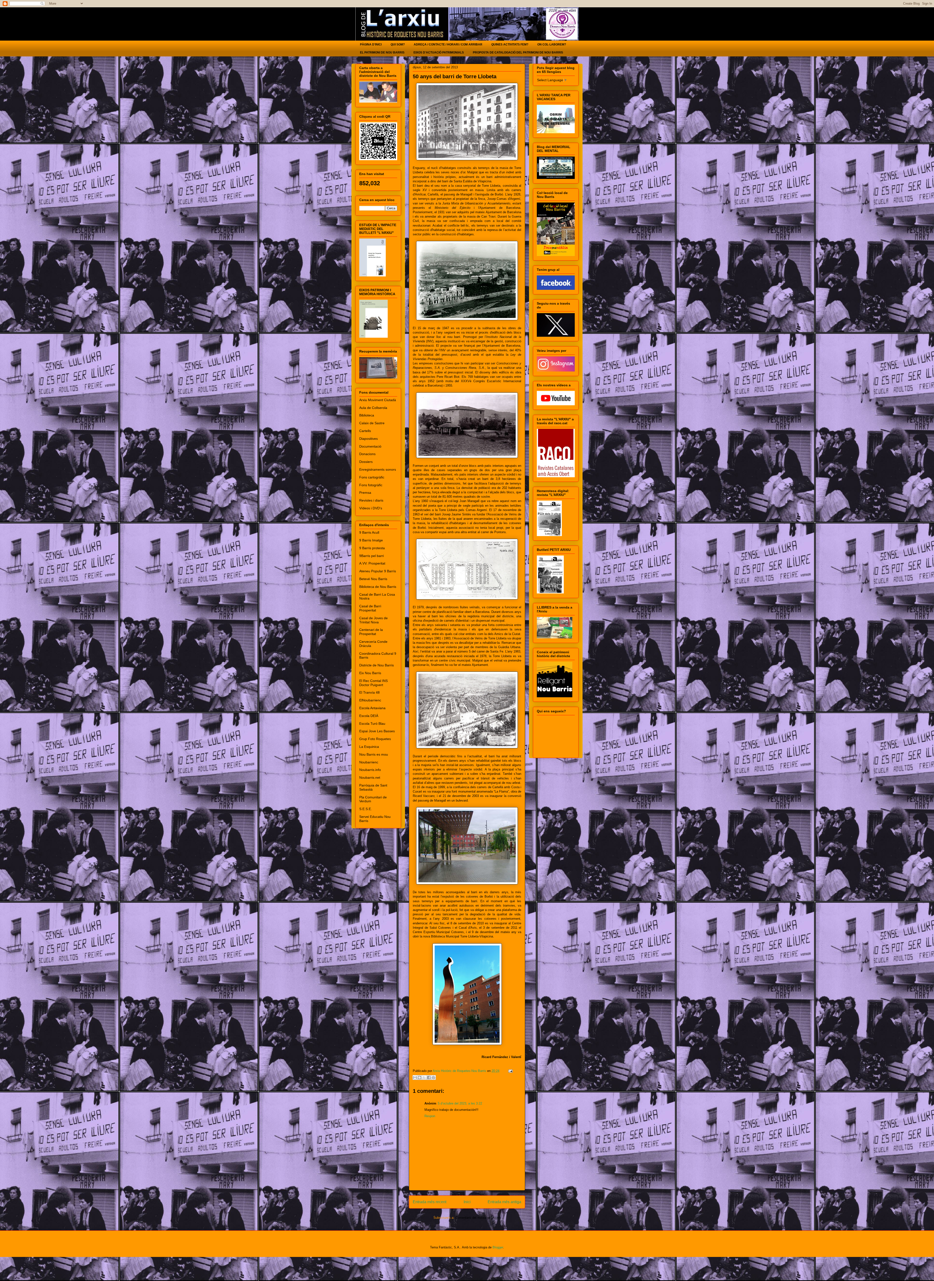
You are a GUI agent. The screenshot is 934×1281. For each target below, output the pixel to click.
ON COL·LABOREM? (551, 44)
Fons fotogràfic (370, 485)
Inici (467, 1202)
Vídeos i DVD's (370, 508)
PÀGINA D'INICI (371, 44)
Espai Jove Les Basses (377, 731)
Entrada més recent (429, 1202)
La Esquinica (369, 747)
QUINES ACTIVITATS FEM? (509, 44)
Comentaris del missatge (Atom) (478, 1217)
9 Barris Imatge (371, 540)
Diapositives (368, 439)
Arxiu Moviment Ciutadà (377, 400)
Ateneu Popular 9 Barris (377, 571)
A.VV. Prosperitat (372, 563)
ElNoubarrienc (370, 700)
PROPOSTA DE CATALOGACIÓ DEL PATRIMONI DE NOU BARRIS (518, 52)
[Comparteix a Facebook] (428, 1077)
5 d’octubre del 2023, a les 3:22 (460, 1103)
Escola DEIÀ (368, 716)
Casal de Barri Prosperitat (370, 608)
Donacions (367, 454)
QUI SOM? (398, 44)
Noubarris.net (369, 777)
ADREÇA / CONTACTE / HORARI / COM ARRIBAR (448, 44)
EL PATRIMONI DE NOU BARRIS (382, 52)
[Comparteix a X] (424, 1077)
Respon (429, 1116)
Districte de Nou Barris (376, 665)
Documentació (370, 446)
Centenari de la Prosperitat (371, 632)
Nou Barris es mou (373, 754)
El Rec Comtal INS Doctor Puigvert (373, 683)
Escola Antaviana (372, 708)
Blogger (498, 1247)
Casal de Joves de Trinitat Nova (373, 620)
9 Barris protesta (372, 548)
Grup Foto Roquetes (375, 739)
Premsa (365, 493)
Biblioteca (366, 415)
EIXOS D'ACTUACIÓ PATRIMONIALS (438, 52)
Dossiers (366, 462)
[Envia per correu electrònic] (415, 1077)
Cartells (365, 431)
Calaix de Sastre (372, 423)
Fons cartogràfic (371, 477)
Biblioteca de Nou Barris (377, 587)
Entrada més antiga (504, 1202)
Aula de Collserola (373, 408)
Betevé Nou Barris (373, 579)
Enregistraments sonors (377, 469)
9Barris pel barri (371, 556)
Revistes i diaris (371, 500)
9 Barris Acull (369, 532)
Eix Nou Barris (370, 673)
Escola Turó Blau (372, 723)
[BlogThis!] (419, 1077)
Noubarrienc (368, 762)
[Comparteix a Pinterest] (433, 1077)
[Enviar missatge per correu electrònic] (510, 1071)
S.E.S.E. (365, 809)
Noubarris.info (370, 770)
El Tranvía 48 (369, 692)
